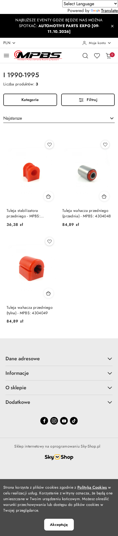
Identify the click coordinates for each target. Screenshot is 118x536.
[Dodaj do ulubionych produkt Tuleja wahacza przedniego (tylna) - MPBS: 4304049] (49, 241)
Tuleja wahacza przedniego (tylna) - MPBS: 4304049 (30, 310)
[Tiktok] (74, 421)
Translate (109, 10)
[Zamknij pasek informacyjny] (112, 26)
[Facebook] (44, 421)
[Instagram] (54, 421)
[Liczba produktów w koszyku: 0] (108, 55)
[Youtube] (64, 421)
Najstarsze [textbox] (12, 118)
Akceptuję (59, 524)
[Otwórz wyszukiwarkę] (85, 55)
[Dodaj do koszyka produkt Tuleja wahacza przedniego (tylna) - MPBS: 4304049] (49, 293)
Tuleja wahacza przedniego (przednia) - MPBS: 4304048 (86, 213)
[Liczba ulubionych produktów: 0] (97, 55)
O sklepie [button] (15, 387)
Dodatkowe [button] (17, 402)
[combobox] (59, 118)
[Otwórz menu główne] (6, 55)
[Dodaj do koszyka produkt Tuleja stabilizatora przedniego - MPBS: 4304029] (49, 196)
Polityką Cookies (92, 487)
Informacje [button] (17, 373)
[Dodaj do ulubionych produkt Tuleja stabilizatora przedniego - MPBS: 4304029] (49, 144)
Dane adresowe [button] (22, 358)
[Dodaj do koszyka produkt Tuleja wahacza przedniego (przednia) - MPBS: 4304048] (104, 196)
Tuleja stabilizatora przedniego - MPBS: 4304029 (23, 213)
